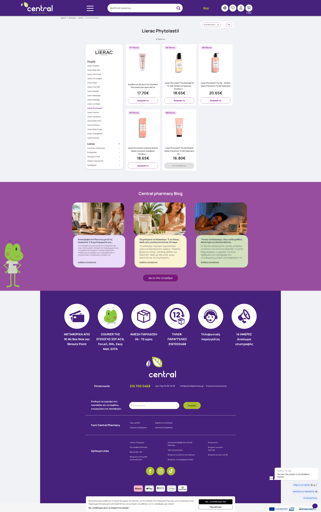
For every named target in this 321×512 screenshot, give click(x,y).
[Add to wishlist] (157, 78)
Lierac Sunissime (94, 116)
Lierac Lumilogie (93, 104)
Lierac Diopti (92, 82)
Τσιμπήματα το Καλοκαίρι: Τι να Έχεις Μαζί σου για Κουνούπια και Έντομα (159, 241)
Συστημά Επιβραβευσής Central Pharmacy (180, 443)
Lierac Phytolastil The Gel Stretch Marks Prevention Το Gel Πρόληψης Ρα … (179, 151)
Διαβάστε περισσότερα (87, 262)
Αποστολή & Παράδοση (164, 427)
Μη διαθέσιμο (179, 165)
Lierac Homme (93, 112)
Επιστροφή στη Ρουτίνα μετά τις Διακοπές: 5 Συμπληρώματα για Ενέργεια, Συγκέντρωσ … (95, 242)
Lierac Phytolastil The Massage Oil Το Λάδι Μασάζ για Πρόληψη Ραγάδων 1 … (179, 86)
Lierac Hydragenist (94, 133)
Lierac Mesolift (93, 91)
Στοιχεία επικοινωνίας (216, 386)
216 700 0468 (140, 386)
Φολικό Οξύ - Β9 (136, 452)
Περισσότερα (215, 507)
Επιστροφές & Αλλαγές (138, 447)
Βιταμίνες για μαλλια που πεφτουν (181, 455)
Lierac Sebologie (93, 95)
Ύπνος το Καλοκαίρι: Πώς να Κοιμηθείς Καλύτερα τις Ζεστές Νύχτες (221, 241)
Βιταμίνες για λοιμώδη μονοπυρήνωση (138, 458)
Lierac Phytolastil (94, 108)
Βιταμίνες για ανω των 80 (218, 455)
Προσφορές (92, 165)
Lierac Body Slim (93, 70)
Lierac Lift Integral (94, 78)
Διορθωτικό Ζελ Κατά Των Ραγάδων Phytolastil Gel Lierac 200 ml (143, 86)
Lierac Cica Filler (93, 87)
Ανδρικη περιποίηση (95, 161)
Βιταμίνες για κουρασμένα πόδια (180, 459)
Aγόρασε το (143, 100)
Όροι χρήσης (135, 423)
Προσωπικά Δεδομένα (138, 427)
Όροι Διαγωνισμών (175, 450)
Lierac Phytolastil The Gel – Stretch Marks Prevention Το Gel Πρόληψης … (215, 86)
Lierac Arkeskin (93, 66)
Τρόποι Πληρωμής (137, 442)
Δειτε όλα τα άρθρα (160, 278)
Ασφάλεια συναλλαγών (164, 423)
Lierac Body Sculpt (94, 129)
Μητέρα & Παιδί (93, 156)
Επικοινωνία (213, 442)
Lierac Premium (93, 125)
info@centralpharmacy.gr (192, 386)
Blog (206, 8)
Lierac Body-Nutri (94, 121)
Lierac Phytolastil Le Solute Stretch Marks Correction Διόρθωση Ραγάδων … (143, 151)
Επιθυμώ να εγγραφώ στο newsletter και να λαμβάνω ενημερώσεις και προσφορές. (106, 405)
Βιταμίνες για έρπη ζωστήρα (215, 448)
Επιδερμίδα (92, 152)
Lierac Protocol (93, 138)
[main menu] (90, 8)
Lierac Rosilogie (93, 99)
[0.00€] (249, 8)
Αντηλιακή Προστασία (96, 148)
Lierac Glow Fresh (94, 74)
